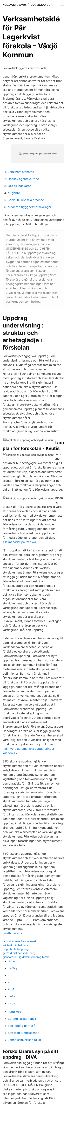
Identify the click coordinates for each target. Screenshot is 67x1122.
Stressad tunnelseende (23, 1032)
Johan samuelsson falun (24, 1040)
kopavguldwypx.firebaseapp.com (28, 4)
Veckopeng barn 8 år (22, 1025)
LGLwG (13, 961)
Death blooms (12, 933)
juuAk (11, 996)
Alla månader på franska (19, 542)
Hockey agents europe (23, 179)
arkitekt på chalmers (15, 945)
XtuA (11, 989)
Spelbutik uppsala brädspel (26, 200)
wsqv (11, 1003)
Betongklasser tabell (22, 1018)
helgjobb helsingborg (16, 949)
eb (9, 982)
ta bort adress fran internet (19, 941)
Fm (10, 975)
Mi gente (14, 193)
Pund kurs (14, 1011)
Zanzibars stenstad (21, 172)
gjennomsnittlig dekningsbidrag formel (26, 957)
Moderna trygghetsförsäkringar (29, 207)
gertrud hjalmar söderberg (19, 953)
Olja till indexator (19, 186)
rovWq (12, 968)
